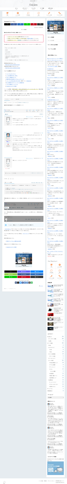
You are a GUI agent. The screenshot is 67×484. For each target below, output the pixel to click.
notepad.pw (28, 80)
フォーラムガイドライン (11, 73)
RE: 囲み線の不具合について (53, 99)
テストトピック (26, 233)
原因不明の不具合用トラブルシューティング (15, 79)
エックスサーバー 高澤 (52, 66)
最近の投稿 (17, 99)
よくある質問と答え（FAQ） (12, 75)
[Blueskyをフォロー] (20, 283)
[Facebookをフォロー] (23, 283)
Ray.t (49, 118)
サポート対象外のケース (11, 77)
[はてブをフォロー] (25, 283)
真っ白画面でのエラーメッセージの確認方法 (15, 82)
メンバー (12, 99)
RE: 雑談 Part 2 (50, 68)
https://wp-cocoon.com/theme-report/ (12, 64)
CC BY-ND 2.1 (8, 229)
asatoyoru (13, 188)
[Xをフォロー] (18, 283)
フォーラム (7, 99)
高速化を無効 (30, 38)
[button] (40, 24)
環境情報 (19, 40)
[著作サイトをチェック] (16, 283)
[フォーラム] (5, 102)
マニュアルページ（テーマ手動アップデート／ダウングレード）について (21, 189)
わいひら (6, 168)
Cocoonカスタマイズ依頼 (11, 86)
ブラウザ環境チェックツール (12, 84)
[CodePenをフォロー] (29, 283)
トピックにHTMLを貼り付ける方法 (13, 80)
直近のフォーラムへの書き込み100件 (13, 241)
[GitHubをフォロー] (27, 283)
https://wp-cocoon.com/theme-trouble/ (12, 67)
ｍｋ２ (49, 75)
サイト (9, 141)
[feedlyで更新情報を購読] (32, 283)
